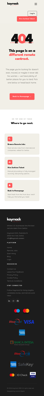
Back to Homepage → (22, 96)
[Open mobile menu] (36, 4)
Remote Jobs (12, 250)
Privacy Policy (12, 275)
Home (9, 247)
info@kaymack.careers (15, 238)
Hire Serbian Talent (27, 19)
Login (9, 259)
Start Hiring (11, 253)
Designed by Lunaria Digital (16, 391)
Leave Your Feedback (15, 272)
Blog (9, 256)
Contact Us (11, 269)
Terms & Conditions (14, 281)
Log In (32, 13)
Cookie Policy (12, 278)
